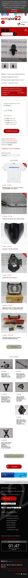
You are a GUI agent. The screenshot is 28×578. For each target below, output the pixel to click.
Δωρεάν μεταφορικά (11, 520)
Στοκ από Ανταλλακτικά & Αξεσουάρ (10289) (12, 491)
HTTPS (4, 567)
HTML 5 (4, 565)
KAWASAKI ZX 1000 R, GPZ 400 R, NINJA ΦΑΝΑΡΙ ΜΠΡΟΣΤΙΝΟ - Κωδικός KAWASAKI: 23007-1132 (12, 308)
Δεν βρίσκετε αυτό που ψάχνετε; (10, 148)
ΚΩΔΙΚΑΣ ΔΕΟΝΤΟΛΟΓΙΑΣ (14, 570)
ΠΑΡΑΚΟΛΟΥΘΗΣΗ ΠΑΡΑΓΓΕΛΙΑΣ (12, 568)
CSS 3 (10, 565)
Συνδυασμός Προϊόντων (12, 518)
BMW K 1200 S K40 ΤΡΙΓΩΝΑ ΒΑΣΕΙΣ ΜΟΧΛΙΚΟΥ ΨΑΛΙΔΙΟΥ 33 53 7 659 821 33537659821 (21, 398)
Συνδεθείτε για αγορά (11, 131)
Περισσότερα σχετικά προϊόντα (14, 456)
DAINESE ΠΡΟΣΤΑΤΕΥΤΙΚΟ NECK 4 (9, 277)
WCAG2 (14, 565)
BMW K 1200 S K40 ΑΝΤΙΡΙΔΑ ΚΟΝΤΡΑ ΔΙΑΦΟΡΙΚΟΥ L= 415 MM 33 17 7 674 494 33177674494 (20, 376)
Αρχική (2, 568)
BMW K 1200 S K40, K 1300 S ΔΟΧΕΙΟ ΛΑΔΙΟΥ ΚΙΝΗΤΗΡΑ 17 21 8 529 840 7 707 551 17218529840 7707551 (21, 421)
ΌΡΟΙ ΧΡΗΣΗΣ (24, 568)
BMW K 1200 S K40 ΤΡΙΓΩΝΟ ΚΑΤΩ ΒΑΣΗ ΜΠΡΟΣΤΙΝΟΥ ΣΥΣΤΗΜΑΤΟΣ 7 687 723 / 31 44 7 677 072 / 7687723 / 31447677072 (6, 399)
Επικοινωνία (7, 498)
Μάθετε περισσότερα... (11, 124)
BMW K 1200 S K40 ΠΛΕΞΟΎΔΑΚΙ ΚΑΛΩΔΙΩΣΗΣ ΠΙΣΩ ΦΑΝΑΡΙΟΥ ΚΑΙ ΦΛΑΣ (6, 375)
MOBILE (20, 565)
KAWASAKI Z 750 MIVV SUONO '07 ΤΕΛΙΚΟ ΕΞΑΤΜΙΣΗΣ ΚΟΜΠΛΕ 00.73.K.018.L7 (11, 338)
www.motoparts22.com (18, 561)
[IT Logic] (24, 574)
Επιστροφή (14, 466)
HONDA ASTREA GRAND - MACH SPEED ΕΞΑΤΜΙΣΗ (13, 218)
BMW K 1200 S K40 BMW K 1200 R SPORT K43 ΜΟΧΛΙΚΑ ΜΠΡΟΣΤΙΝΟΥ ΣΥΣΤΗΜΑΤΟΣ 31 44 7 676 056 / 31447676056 (6, 445)
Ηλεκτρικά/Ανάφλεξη (12, 140)
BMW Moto (12, 139)
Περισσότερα (14, 347)
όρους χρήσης (13, 92)
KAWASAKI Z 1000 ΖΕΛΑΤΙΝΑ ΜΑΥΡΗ (10, 248)
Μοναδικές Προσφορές (12, 516)
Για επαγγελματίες (11, 527)
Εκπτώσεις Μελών (11, 525)
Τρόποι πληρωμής (11, 522)
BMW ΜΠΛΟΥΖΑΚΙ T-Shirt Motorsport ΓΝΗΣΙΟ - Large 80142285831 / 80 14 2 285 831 (13, 188)
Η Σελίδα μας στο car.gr (12, 529)
